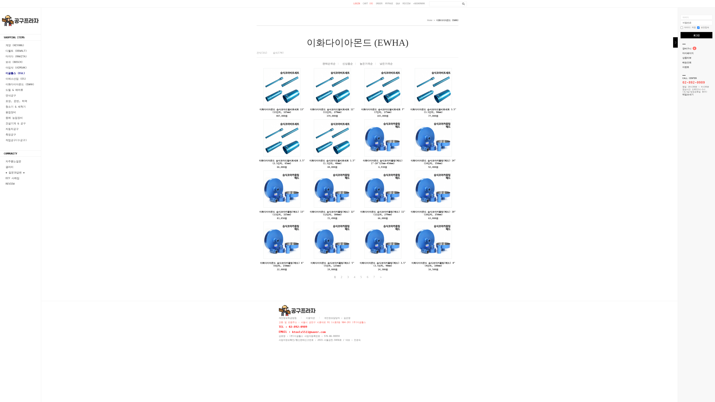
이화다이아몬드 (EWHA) (20, 84)
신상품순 (347, 63)
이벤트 (685, 67)
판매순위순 (329, 63)
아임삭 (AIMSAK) (16, 67)
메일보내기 (688, 94)
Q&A (398, 3)
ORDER (379, 3)
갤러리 (9, 166)
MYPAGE (389, 3)
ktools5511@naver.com (309, 332)
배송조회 (686, 62)
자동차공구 (12, 128)
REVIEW (406, 3)
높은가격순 (366, 63)
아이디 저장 (689, 27)
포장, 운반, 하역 (16, 101)
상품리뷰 (686, 58)
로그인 (696, 35)
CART (368, 3)
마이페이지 (688, 53)
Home (429, 20)
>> (380, 277)
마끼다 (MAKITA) (16, 56)
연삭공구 (11, 95)
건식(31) (262, 52)
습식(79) (278, 52)
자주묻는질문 (13, 161)
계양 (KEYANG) (15, 45)
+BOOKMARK (419, 3)
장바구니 (686, 48)
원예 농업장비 (14, 117)
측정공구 (11, 134)
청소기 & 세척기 (16, 106)
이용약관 (310, 318)
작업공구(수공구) (16, 140)
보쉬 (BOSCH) (14, 61)
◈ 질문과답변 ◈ (15, 172)
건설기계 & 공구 (16, 123)
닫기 (675, 42)
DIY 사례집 (12, 178)
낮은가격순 (386, 63)
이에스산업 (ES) (16, 78)
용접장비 (11, 112)
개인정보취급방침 (288, 318)
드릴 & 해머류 (14, 89)
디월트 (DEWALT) (16, 50)
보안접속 (704, 27)
